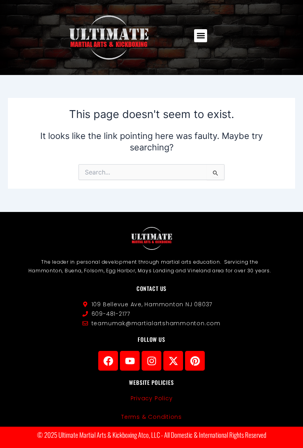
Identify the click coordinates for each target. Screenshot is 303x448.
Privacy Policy (152, 398)
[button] (200, 35)
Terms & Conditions (151, 417)
